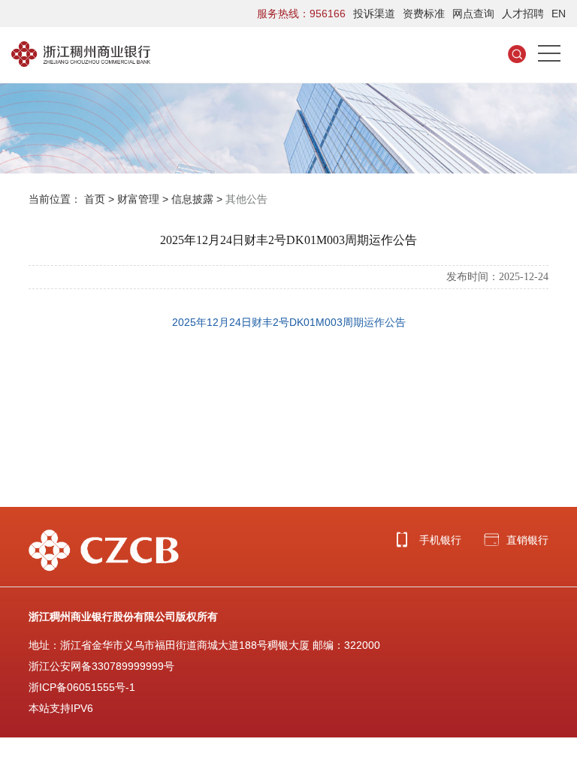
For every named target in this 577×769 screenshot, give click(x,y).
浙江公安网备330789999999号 (101, 666)
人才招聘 (523, 14)
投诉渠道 (374, 14)
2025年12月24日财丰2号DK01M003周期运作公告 (289, 322)
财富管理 (138, 199)
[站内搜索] (516, 53)
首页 (94, 199)
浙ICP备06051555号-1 (82, 687)
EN (558, 14)
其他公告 (246, 199)
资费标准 (424, 14)
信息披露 (192, 199)
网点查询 (473, 14)
